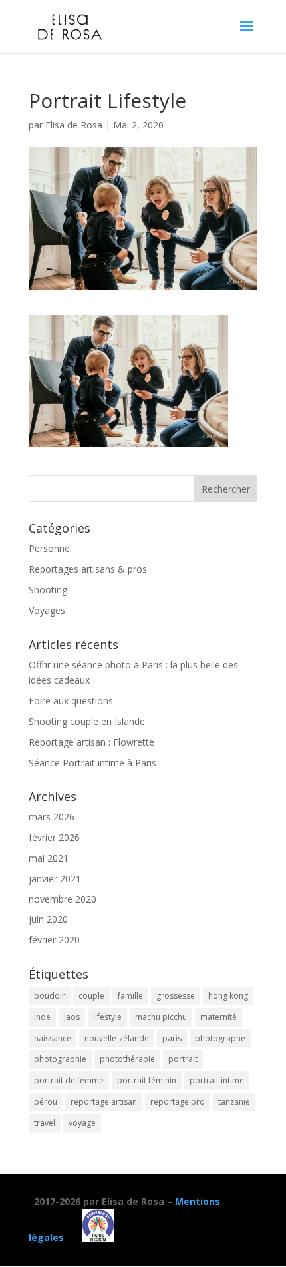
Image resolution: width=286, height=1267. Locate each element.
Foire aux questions (71, 700)
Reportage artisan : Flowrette (91, 742)
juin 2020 (48, 919)
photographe (220, 1038)
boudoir (49, 995)
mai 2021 (49, 858)
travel (44, 1123)
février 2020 (54, 939)
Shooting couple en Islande (87, 721)
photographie (60, 1059)
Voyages (47, 610)
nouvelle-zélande (116, 1038)
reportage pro (177, 1101)
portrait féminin (146, 1080)
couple (91, 995)
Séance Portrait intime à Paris (92, 762)
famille (130, 995)
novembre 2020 (62, 899)
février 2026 (54, 837)
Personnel (50, 548)
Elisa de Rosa (73, 125)
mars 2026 (51, 816)
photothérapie (127, 1059)
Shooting (48, 589)
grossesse (175, 995)
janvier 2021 (55, 878)
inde (42, 1017)
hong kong (228, 995)
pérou (45, 1101)
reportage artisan (104, 1101)
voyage (82, 1123)
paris (172, 1038)
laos (72, 1017)
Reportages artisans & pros (88, 569)
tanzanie (234, 1101)
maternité (218, 1017)
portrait (183, 1059)
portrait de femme (69, 1080)
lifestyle (107, 1017)
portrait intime (217, 1080)
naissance (52, 1038)
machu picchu (161, 1017)
